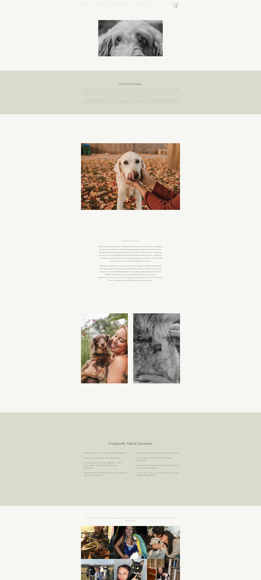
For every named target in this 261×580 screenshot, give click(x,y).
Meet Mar (138, 4)
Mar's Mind (151, 4)
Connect (126, 4)
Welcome (84, 4)
